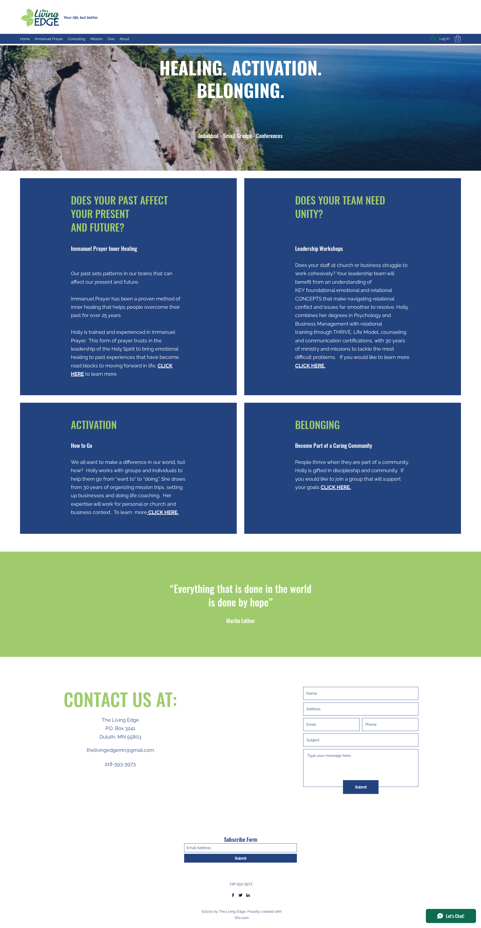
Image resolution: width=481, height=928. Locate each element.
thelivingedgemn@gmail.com (120, 750)
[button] (458, 38)
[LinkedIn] (248, 895)
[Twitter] (240, 895)
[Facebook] (232, 895)
